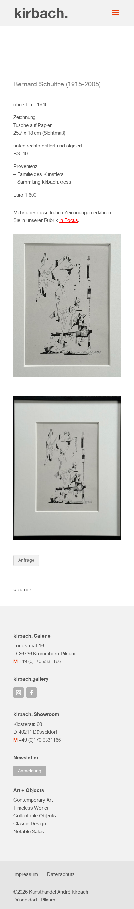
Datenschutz (60, 874)
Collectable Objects (34, 815)
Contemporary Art (33, 800)
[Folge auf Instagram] (18, 692)
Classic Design (29, 823)
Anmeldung (29, 770)
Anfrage (26, 560)
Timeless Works (30, 808)
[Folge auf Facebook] (31, 692)
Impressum (25, 874)
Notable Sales (28, 831)
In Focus (68, 220)
